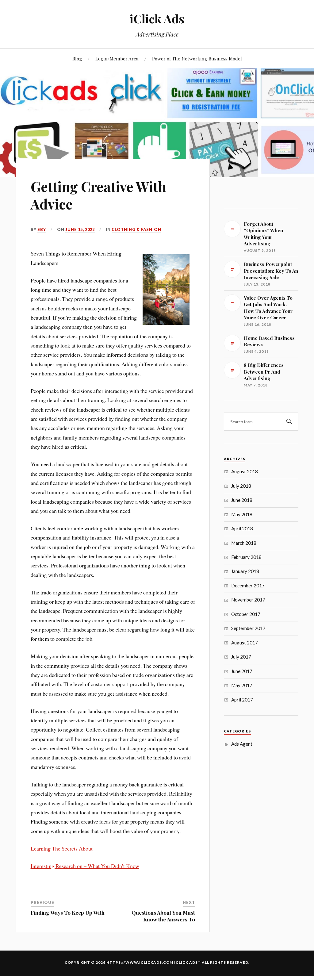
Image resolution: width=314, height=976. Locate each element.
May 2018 (241, 514)
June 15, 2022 (80, 229)
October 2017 (245, 614)
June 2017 (241, 671)
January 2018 (245, 571)
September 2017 (248, 628)
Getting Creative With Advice (98, 195)
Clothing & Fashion (136, 229)
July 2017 (241, 656)
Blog (77, 58)
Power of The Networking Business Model (197, 58)
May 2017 (241, 685)
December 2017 (248, 585)
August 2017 (244, 642)
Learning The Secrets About (62, 848)
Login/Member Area (117, 58)
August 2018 (244, 471)
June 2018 (241, 500)
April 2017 (242, 699)
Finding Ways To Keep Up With (68, 912)
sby (41, 229)
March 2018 (243, 543)
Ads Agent (241, 744)
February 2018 (246, 557)
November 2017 (248, 599)
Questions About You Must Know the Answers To (163, 916)
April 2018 (242, 528)
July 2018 (241, 486)
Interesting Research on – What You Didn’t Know (85, 866)
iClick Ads (157, 18)
